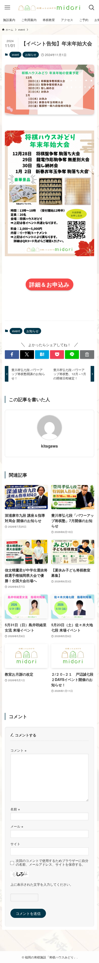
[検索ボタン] (91, 7)
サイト (15, 844)
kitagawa (49, 446)
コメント (18, 750)
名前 (15, 809)
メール (16, 826)
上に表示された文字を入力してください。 (41, 884)
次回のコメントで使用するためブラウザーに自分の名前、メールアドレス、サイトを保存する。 (52, 862)
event (15, 54)
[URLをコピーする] (87, 354)
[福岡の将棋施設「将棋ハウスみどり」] (49, 7)
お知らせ (30, 54)
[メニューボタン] (7, 7)
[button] (12, 354)
